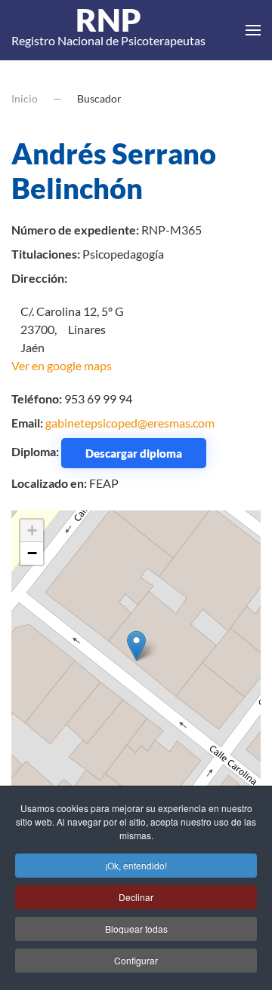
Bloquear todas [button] (136, 928)
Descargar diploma (133, 453)
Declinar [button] (136, 896)
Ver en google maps (61, 365)
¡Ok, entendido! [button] (136, 865)
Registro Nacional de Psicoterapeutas (108, 30)
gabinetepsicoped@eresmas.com (130, 422)
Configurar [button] (136, 960)
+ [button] (32, 530)
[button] (253, 30)
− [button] (32, 553)
